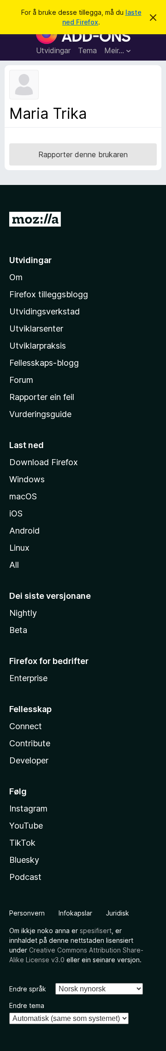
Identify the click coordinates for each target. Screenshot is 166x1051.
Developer (28, 760)
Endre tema (26, 1005)
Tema (87, 50)
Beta (18, 630)
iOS (16, 513)
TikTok (22, 843)
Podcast (25, 877)
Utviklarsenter (36, 328)
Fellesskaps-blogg (44, 363)
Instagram (28, 808)
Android (24, 530)
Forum (21, 380)
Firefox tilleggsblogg (48, 294)
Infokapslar (75, 913)
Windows (27, 479)
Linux (19, 548)
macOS (23, 496)
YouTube (26, 825)
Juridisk (117, 913)
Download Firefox (43, 462)
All (14, 565)
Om (16, 277)
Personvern (27, 913)
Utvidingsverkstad (44, 311)
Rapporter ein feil (41, 397)
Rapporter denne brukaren (83, 154)
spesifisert (96, 930)
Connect (25, 726)
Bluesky (24, 860)
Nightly (23, 613)
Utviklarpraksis (37, 345)
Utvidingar (53, 50)
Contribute (29, 743)
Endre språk (27, 989)
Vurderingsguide (40, 414)
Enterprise (28, 678)
